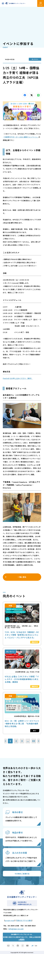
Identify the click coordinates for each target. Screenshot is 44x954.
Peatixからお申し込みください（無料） (18, 378)
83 (33, 741)
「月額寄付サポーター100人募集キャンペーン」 (20, 137)
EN (36, 945)
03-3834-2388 (13, 925)
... (28, 741)
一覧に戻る (22, 577)
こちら (22, 940)
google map (9, 920)
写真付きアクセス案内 (24, 920)
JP (32, 945)
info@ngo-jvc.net (16, 929)
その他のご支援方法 (22, 874)
